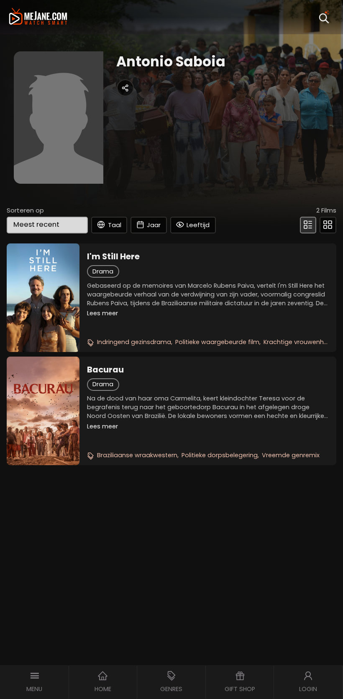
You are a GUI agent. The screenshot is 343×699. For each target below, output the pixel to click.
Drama (102, 271)
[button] (34, 682)
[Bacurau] (43, 411)
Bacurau (105, 369)
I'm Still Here (113, 256)
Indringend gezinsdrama (134, 342)
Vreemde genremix (291, 455)
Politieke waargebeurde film (217, 342)
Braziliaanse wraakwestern (137, 455)
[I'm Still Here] (43, 297)
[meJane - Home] (38, 17)
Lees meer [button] (102, 313)
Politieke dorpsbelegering (220, 455)
